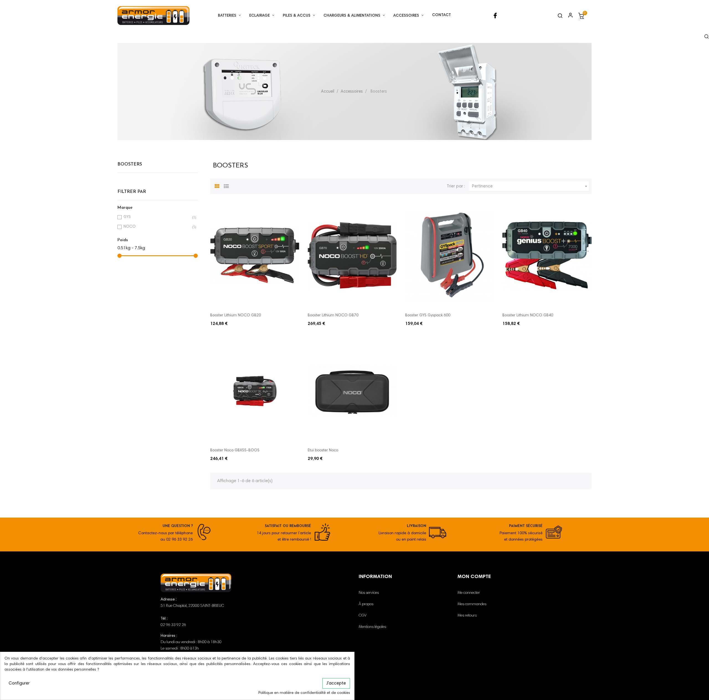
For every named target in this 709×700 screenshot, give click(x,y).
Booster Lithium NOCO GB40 (527, 315)
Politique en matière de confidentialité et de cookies (304, 693)
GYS (157, 217)
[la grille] (217, 185)
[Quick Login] (568, 15)
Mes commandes (472, 604)
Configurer (19, 683)
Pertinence (530, 186)
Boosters (129, 164)
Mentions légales (372, 627)
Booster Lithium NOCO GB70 (333, 315)
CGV (362, 616)
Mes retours (467, 616)
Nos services (369, 593)
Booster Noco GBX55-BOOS (235, 450)
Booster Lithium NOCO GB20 (235, 315)
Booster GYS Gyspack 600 (427, 315)
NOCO (157, 227)
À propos (366, 604)
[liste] (226, 185)
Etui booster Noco (323, 450)
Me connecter (469, 593)
